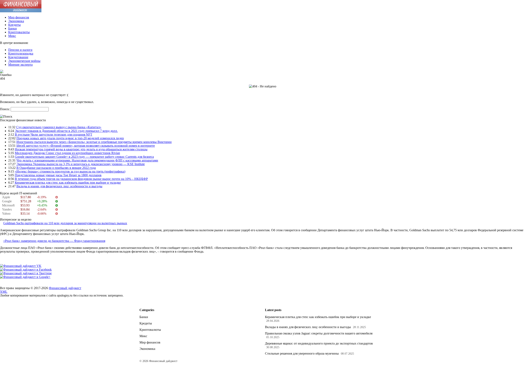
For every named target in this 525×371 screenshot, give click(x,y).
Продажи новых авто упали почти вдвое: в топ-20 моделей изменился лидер (70, 138)
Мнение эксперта (20, 64)
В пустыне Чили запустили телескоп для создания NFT (53, 134)
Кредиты (14, 24)
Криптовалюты (19, 32)
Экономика (16, 21)
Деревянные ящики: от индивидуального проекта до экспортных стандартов (319, 343)
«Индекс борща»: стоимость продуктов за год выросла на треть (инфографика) (70, 171)
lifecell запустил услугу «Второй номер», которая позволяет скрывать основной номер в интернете (85, 145)
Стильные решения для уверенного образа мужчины (302, 353)
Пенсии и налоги (20, 50)
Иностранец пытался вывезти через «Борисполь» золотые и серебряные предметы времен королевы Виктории (94, 142)
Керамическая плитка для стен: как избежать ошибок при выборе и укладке (68, 182)
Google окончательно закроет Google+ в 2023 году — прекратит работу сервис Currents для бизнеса (84, 156)
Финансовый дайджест (65, 288)
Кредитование (18, 57)
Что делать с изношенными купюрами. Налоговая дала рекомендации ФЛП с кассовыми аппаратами (87, 160)
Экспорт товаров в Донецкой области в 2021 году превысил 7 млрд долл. (66, 131)
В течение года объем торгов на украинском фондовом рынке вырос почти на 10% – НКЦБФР (81, 179)
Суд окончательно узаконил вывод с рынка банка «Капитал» (58, 127)
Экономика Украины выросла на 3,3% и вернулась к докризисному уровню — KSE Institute (80, 164)
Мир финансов (18, 17)
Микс (12, 36)
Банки (12, 28)
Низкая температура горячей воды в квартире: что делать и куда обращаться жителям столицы (81, 149)
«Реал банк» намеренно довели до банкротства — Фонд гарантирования (54, 241)
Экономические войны (24, 61)
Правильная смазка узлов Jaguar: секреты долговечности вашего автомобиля (318, 333)
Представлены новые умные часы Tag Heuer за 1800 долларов (58, 175)
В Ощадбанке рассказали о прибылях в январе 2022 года (56, 167)
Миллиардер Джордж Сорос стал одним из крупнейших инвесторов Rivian (67, 153)
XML (3, 291)
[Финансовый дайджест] (20, 11)
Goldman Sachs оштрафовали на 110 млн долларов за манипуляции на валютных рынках (65, 223)
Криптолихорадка (20, 53)
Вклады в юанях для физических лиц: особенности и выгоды (59, 186)
